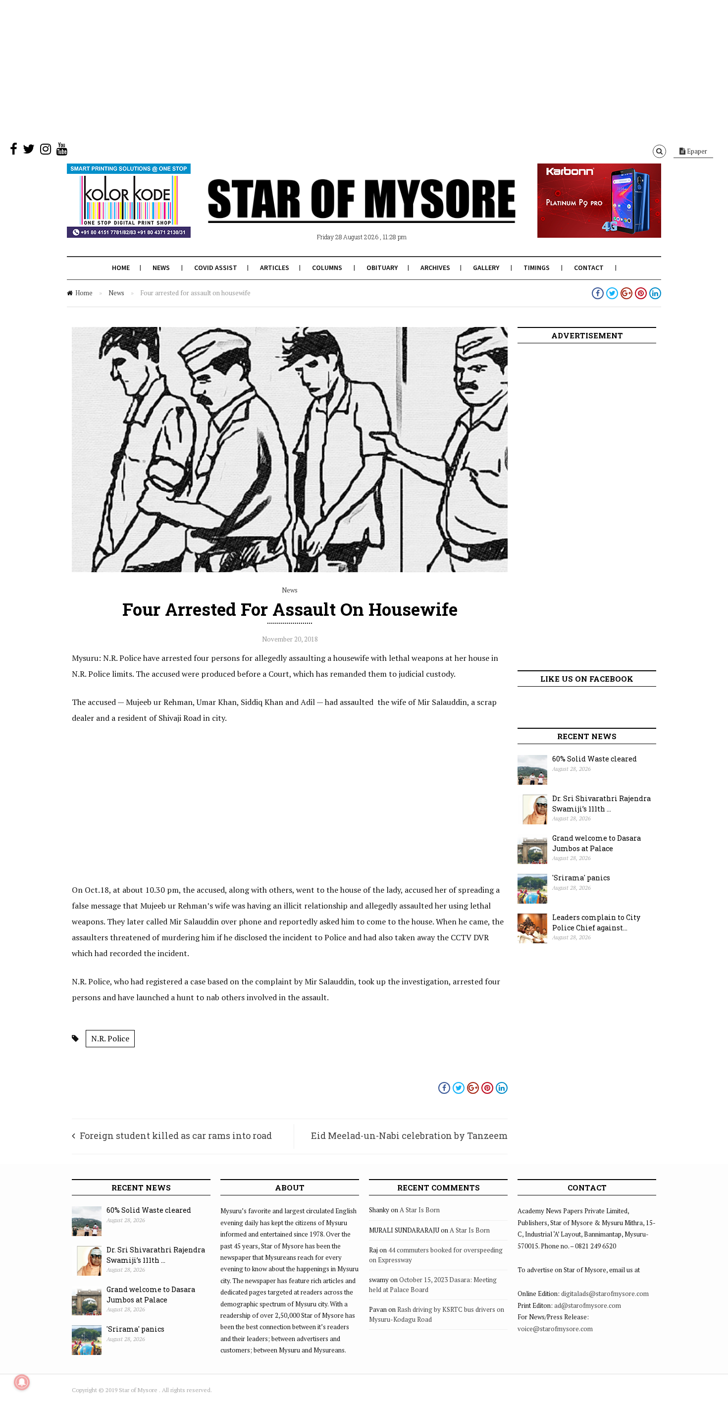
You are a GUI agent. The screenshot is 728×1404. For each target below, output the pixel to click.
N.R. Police (110, 1038)
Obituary (382, 267)
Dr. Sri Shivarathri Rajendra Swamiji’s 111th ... (601, 803)
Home (121, 267)
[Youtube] (61, 151)
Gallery (486, 267)
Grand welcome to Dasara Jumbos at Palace (596, 843)
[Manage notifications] (22, 1382)
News (161, 267)
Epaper (696, 151)
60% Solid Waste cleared (594, 758)
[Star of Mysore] (339, 212)
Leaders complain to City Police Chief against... (596, 922)
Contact (589, 267)
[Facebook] (13, 151)
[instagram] (45, 151)
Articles (274, 267)
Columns (327, 267)
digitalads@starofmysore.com (605, 1293)
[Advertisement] (297, 69)
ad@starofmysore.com (587, 1305)
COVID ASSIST (215, 267)
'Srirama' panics (581, 877)
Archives (435, 267)
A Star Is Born (420, 1209)
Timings (536, 267)
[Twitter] (29, 151)
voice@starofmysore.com (555, 1328)
